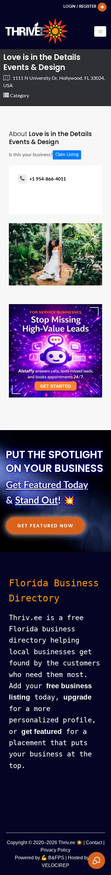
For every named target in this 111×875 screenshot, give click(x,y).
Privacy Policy (55, 849)
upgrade (77, 697)
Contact (94, 842)
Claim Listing (66, 155)
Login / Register (79, 6)
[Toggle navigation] (100, 31)
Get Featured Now (45, 525)
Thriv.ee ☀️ (70, 842)
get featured (41, 731)
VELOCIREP (55, 865)
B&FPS (56, 857)
